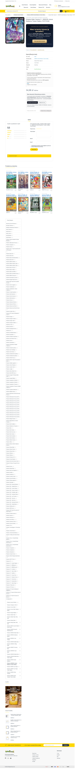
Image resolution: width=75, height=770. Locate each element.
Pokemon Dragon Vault (11, 320)
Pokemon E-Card (10, 324)
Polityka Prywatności (36, 758)
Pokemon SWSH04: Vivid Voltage (14, 639)
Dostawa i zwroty (35, 754)
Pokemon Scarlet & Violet (12, 476)
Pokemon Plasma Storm (11, 451)
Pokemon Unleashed (10, 551)
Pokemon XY (9, 561)
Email (31, 142)
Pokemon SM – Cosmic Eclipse (12, 488)
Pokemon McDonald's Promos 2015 (13, 402)
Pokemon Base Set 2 (10, 259)
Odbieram (66, 745)
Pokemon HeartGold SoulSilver (12, 355)
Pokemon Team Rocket (11, 530)
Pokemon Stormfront (10, 517)
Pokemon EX (9, 330)
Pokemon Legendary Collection (12, 380)
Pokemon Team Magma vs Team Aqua (13, 528)
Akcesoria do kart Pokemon (11, 223)
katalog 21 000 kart (35, 104)
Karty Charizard (9, 229)
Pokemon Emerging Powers (12, 328)
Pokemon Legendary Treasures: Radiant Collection (13, 387)
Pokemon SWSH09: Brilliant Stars (14, 654)
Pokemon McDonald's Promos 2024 (13, 416)
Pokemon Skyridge (10, 482)
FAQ (57, 756)
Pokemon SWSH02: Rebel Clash (13, 632)
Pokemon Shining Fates (12, 620)
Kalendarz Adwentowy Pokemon (12, 227)
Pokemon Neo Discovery (11, 431)
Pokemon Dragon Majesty (12, 612)
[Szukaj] (61, 11)
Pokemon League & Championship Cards (12, 375)
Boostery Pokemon (10, 225)
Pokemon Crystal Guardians (12, 292)
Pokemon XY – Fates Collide (12, 571)
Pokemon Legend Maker (11, 378)
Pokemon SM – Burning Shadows (13, 484)
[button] (23, 18)
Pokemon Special (10, 515)
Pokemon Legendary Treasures (12, 384)
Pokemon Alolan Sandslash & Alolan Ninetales (12, 240)
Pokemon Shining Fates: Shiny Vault (14, 623)
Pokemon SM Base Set (11, 506)
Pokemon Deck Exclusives (12, 296)
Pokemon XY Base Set (11, 585)
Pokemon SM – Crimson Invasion (12, 490)
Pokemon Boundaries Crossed (12, 277)
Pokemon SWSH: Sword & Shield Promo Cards (14, 626)
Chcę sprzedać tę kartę (39, 41)
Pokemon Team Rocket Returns (12, 532)
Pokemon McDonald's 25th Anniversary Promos (13, 394)
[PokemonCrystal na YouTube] (10, 758)
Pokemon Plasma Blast (11, 447)
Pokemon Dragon (10, 316)
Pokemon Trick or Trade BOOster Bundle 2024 (12, 545)
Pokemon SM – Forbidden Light (12, 492)
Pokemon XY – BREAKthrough (12, 567)
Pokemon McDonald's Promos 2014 (13, 400)
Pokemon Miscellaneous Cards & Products (12, 421)
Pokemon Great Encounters (12, 347)
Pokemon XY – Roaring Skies (12, 581)
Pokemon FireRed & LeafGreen (12, 336)
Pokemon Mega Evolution (11, 418)
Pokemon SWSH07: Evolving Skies (14, 648)
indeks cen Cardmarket (43, 104)
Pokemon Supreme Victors (11, 521)
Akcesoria (48, 7)
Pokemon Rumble (10, 472)
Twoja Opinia (32, 131)
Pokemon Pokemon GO (11, 457)
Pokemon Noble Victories (11, 439)
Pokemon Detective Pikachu (12, 302)
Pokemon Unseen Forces (11, 553)
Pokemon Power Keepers (11, 459)
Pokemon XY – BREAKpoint (11, 565)
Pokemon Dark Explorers (11, 294)
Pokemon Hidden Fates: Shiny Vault (14, 617)
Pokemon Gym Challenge (11, 349)
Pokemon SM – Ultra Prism (11, 500)
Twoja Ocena (32, 128)
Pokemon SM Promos (11, 508)
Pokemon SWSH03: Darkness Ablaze (14, 635)
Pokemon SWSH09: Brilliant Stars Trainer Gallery (14, 657)
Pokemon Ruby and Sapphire (12, 470)
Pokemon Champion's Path (12, 604)
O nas (58, 753)
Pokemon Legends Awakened (12, 389)
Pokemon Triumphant (11, 547)
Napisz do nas (42, 102)
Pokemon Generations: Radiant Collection (11, 345)
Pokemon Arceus (10, 246)
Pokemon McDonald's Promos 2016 (13, 404)
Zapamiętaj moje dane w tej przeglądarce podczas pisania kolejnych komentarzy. (41, 146)
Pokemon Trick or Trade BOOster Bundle (12, 539)
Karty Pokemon (25, 4)
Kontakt (33, 761)
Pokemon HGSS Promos (11, 357)
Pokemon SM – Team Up (11, 498)
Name (31, 138)
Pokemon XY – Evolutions (11, 569)
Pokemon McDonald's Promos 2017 (13, 406)
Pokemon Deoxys (10, 300)
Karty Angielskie (33, 4)
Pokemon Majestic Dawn (11, 391)
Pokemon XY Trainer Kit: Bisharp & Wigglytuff (12, 590)
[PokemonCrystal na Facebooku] (5, 758)
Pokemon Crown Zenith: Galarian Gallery (14, 610)
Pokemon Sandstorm (10, 474)
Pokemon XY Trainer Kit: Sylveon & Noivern (12, 596)
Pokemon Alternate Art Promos (12, 242)
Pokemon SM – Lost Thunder (12, 496)
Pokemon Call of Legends (11, 284)
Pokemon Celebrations (11, 286)
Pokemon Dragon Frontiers (11, 318)
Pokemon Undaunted (10, 549)
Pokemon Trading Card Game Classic (12, 535)
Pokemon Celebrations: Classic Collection (11, 289)
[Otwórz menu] (19, 6)
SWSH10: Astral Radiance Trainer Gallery (41, 58)
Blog (50, 4)
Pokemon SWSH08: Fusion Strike (14, 651)
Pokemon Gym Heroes (11, 351)
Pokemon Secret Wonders (11, 478)
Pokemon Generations (10, 342)
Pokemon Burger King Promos (12, 279)
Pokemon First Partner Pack (12, 338)
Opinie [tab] (29, 119)
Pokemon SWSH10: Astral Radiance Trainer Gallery (36, 14)
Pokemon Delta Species (11, 298)
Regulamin (34, 759)
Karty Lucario (9, 233)
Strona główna (7, 14)
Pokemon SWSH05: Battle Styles (13, 641)
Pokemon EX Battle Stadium (12, 332)
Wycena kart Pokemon (43, 4)
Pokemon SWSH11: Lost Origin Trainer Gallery (14, 669)
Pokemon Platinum (10, 453)
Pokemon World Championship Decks (13, 556)
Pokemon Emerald (10, 326)
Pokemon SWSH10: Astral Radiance (14, 660)
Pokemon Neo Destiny (11, 429)
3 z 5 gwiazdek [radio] (38, 128)
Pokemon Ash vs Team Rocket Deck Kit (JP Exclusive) (13, 249)
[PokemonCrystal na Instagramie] (8, 758)
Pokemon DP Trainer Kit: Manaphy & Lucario (12, 314)
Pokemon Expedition (10, 334)
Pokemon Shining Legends (11, 480)
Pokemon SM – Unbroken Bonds (13, 502)
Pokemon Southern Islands (11, 513)
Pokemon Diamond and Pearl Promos (12, 309)
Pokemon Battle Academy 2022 (12, 263)
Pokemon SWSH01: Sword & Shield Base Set (14, 630)
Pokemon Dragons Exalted (11, 322)
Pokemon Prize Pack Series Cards (13, 461)
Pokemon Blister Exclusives (12, 275)
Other (35, 56)
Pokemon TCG (41, 7)
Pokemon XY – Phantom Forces (12, 577)
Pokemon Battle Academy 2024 (12, 265)
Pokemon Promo (10, 466)
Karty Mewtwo (9, 235)
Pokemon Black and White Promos (13, 273)
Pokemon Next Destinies (11, 437)
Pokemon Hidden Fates (12, 614)
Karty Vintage (33, 7)
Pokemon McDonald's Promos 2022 (13, 412)
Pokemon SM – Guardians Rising (12, 494)
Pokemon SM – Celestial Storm (12, 486)
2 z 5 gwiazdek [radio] (37, 128)
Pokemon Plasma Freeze (11, 449)
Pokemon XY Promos (11, 587)
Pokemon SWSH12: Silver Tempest (14, 673)
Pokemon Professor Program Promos (12, 464)
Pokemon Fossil (9, 340)
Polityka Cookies (35, 756)
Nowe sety (26, 7)
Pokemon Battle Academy (11, 261)
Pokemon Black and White (11, 271)
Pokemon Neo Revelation (11, 435)
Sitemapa (58, 758)
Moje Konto (34, 753)
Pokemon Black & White (11, 269)
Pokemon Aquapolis (10, 244)
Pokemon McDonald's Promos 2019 (13, 410)
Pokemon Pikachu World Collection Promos (12, 444)
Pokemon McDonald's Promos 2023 (13, 414)
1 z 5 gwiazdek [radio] (36, 128)
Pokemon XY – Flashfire (11, 573)
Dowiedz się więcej (14, 190)
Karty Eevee (9, 231)
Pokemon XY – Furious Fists (12, 575)
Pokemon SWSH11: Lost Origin (13, 666)
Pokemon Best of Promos (11, 267)
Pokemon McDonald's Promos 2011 (13, 396)
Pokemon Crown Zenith (12, 607)
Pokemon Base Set (10, 253)
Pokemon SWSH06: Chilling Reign (14, 644)
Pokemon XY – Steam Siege (12, 583)
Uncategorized (9, 598)
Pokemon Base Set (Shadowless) (12, 257)
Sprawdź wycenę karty (32, 102)
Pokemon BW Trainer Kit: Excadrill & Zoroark (12, 282)
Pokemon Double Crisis (11, 311)
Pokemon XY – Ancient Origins (12, 563)
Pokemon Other (28, 17)
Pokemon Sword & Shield (18, 14)
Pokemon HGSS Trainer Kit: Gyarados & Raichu (13, 360)
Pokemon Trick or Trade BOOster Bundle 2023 (12, 542)
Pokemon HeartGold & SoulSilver (13, 353)
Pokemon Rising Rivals (11, 468)
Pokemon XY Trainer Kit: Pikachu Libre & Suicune (13, 593)
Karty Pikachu (9, 237)
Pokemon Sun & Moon (11, 519)
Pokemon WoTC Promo (11, 559)
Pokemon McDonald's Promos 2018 (13, 408)
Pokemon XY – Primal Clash (12, 579)
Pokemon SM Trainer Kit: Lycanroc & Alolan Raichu (12, 511)
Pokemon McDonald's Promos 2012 (13, 398)
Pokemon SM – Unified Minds (12, 504)
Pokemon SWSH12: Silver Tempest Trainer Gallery (14, 676)
